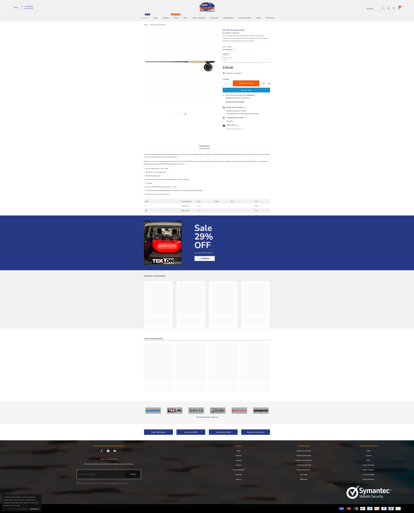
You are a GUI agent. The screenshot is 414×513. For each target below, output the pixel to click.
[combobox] (373, 8)
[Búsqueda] (375, 8)
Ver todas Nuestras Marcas (207, 417)
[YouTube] (114, 450)
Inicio (146, 25)
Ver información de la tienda (235, 102)
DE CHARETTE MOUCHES (231, 33)
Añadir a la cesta (246, 83)
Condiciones (124, 483)
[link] (158, 321)
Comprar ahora (246, 90)
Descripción (204, 146)
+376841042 (28, 6)
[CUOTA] (268, 83)
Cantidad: (226, 79)
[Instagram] (108, 450)
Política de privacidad (111, 483)
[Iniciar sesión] (388, 8)
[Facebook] (101, 450)
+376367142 (28, 8)
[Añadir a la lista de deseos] (263, 83)
